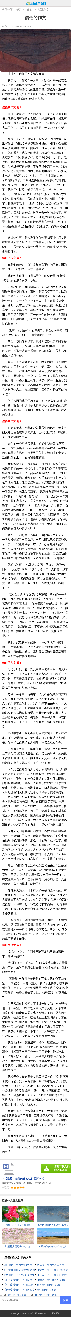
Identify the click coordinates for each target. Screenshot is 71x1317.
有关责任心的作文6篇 (48, 1284)
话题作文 (43, 9)
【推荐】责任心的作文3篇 (17, 1280)
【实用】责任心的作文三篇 (18, 1284)
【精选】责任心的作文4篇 (51, 1280)
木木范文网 (32, 1313)
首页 (18, 9)
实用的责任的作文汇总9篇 (17, 1265)
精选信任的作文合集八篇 (50, 1265)
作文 (29, 9)
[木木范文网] (36, 3)
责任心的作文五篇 (47, 1289)
